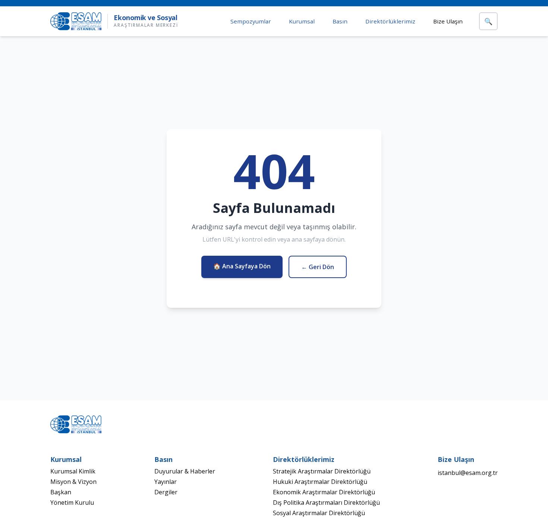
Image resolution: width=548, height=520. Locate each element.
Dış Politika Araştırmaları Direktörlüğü (326, 502)
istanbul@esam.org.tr (468, 473)
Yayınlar (165, 482)
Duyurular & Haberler (184, 471)
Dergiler (165, 492)
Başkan (60, 492)
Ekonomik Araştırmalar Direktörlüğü (324, 492)
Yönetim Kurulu (72, 502)
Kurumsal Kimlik (72, 471)
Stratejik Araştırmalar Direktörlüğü (322, 471)
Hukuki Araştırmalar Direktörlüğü (320, 482)
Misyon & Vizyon (73, 482)
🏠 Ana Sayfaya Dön (242, 266)
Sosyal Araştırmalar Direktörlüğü (319, 513)
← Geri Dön (317, 267)
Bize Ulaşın (448, 21)
